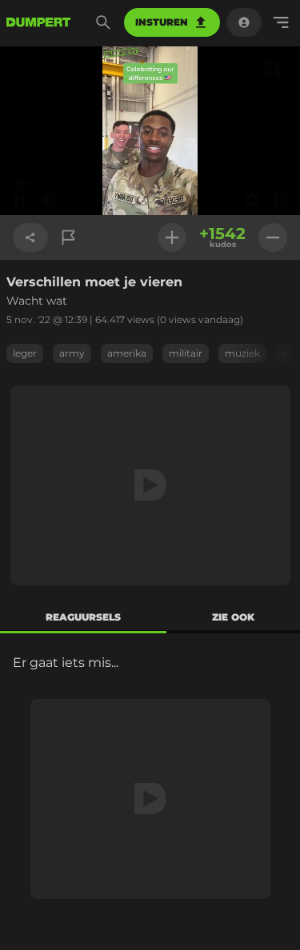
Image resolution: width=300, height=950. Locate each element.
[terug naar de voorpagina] (38, 22)
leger (25, 353)
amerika (126, 353)
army (72, 353)
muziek (242, 353)
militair (185, 353)
